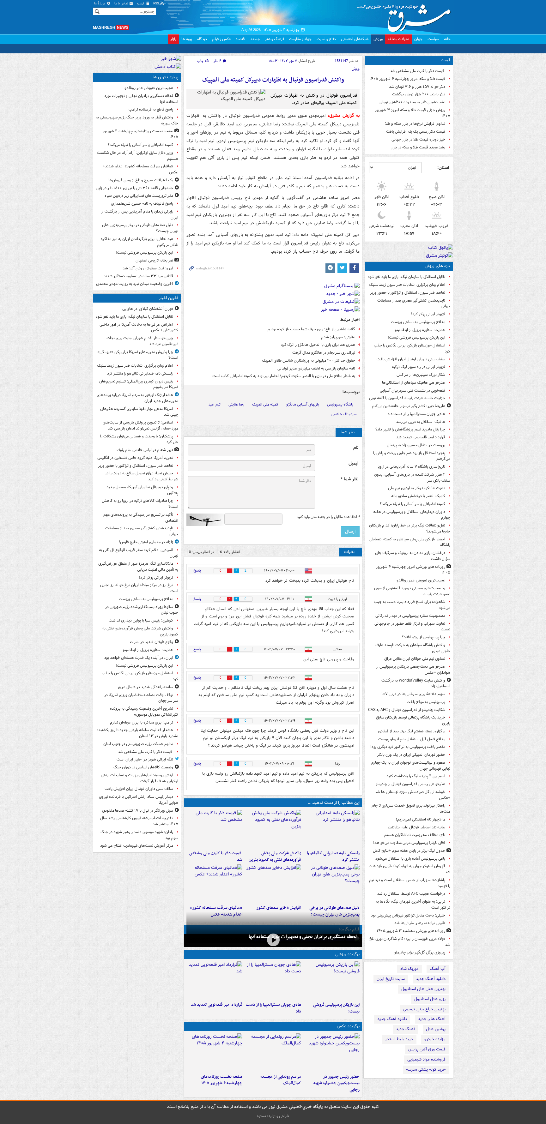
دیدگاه (202, 39)
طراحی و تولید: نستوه (273, 1116)
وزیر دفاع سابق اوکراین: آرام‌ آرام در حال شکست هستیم (137, 156)
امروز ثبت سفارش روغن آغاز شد (148, 268)
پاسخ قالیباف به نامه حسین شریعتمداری (142, 204)
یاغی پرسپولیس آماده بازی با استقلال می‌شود (410, 859)
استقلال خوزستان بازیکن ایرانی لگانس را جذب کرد (412, 348)
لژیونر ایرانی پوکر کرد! (428, 314)
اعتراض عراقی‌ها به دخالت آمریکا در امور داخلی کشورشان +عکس (139, 328)
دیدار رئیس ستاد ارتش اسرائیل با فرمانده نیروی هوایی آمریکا (138, 800)
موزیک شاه (409, 968)
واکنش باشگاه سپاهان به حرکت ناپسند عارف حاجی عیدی (412, 648)
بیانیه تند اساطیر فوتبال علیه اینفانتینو (416, 827)
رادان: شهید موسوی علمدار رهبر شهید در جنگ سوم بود (139, 835)
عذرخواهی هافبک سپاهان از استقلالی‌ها (413, 383)
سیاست (433, 39)
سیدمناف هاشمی (343, 414)
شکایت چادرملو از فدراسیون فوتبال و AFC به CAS (406, 710)
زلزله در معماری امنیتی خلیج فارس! (146, 542)
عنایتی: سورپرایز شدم (338, 337)
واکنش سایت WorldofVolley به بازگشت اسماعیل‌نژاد (415, 683)
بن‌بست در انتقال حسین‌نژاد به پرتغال (416, 445)
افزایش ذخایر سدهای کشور (278, 907)
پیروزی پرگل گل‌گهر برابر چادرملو (419, 952)
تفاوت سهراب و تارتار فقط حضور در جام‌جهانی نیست (412, 627)
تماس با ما (121, 3)
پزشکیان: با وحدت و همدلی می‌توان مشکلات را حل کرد (139, 439)
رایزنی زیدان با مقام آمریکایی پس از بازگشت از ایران (139, 214)
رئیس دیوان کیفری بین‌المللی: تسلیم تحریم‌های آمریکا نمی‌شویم (138, 384)
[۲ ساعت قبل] (273, 829)
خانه (447, 39)
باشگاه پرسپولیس (340, 404)
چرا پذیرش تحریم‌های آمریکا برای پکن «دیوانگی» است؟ (137, 355)
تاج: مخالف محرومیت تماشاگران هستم (414, 835)
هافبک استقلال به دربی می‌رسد (420, 422)
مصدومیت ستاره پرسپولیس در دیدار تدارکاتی (410, 616)
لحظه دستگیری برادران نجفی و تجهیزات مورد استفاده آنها (303, 937)
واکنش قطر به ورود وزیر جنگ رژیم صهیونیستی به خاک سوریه (137, 120)
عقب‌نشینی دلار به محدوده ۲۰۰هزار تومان (412, 102)
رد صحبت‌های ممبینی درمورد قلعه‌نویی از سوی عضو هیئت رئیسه (412, 591)
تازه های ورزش (437, 266)
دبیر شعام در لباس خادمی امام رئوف (145, 450)
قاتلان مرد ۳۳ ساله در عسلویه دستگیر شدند (138, 276)
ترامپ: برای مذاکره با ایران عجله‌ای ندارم (141, 722)
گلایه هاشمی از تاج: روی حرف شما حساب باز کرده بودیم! (310, 329)
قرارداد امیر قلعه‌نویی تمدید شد (420, 437)
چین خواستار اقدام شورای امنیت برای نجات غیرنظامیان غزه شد (142, 341)
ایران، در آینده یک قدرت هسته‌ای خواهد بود (138, 658)
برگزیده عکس (348, 1026)
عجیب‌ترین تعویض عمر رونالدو (421, 580)
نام (355, 447)
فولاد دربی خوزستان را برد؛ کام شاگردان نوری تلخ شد (409, 942)
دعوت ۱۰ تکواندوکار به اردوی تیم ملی (416, 488)
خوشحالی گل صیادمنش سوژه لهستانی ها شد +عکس (412, 795)
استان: (443, 167)
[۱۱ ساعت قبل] (214, 883)
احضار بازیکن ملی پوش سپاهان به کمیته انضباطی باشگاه (409, 542)
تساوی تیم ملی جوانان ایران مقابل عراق (414, 659)
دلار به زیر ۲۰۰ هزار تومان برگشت (418, 94)
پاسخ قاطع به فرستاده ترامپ (151, 109)
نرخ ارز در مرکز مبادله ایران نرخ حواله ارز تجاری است (139, 588)
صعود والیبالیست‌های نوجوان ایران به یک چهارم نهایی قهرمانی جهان (410, 766)
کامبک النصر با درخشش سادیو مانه (418, 496)
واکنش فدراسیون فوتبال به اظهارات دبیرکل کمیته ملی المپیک (273, 80)
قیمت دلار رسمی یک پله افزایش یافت (415, 132)
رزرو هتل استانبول (430, 999)
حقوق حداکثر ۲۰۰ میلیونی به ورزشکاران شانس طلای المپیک (308, 361)
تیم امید (215, 404)
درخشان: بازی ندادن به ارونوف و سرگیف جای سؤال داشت (412, 556)
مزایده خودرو (435, 1039)
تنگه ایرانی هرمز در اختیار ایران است (145, 759)
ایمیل (353, 463)
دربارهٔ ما (100, 3)
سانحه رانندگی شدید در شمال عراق (145, 687)
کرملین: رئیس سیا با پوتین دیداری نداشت (141, 620)
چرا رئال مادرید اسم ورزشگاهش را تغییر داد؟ (410, 429)
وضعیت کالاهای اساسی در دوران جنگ (143, 767)
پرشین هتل (436, 1029)
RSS (156, 3)
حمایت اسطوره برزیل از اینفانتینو (420, 330)
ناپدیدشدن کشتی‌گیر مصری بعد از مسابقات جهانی (413, 304)
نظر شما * (349, 479)
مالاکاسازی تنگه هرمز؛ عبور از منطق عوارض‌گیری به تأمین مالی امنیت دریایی (138, 567)
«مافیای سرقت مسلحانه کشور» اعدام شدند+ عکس (140, 169)
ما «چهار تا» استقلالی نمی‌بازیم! (420, 819)
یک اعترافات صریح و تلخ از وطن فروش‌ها (140, 180)
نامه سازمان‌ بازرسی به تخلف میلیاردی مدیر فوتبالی (316, 368)
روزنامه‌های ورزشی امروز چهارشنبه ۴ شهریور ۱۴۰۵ (413, 570)
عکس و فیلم (221, 39)
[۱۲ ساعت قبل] (214, 1052)
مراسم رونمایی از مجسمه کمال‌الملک (280, 1080)
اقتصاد (241, 39)
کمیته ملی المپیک (265, 404)
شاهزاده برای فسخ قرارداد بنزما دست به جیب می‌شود (412, 605)
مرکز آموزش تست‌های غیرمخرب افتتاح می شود (136, 846)
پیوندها (186, 39)
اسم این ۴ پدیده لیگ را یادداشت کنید (415, 776)
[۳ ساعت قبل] (214, 829)
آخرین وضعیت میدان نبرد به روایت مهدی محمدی (134, 284)
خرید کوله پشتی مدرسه (426, 1069)
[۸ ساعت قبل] (273, 939)
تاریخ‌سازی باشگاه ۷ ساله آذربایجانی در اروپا (411, 467)
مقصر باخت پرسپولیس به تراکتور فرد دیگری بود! (407, 747)
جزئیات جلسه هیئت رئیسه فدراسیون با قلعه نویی (407, 398)
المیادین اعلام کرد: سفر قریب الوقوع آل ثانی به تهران (138, 553)
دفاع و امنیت (326, 39)
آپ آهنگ (438, 968)
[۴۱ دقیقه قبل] (332, 829)
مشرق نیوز (405, 16)
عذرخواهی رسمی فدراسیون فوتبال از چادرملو (410, 784)
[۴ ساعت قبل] (332, 1052)
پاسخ (197, 571)
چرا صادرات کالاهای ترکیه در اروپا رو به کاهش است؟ (140, 504)
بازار (173, 39)
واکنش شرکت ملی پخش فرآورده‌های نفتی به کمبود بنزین (275, 856)
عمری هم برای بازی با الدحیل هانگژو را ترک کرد (318, 345)
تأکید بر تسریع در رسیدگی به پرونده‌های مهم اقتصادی (140, 518)
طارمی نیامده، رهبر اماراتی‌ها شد (419, 923)
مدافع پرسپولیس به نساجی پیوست (418, 322)
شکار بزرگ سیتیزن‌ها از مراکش (421, 375)
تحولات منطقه (398, 39)
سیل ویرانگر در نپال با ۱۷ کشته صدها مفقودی (137, 811)
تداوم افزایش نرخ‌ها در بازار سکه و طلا (415, 124)
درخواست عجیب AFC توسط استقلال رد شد (411, 894)
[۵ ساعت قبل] (332, 883)
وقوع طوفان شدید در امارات (151, 642)
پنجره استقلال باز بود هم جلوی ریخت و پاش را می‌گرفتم (411, 456)
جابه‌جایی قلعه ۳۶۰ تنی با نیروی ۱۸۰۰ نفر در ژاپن (134, 188)
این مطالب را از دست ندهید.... (334, 802)
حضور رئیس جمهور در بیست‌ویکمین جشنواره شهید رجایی (336, 1083)
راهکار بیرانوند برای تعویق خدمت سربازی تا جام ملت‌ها (411, 808)
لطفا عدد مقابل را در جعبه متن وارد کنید (328, 517)
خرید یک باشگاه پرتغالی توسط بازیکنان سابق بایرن (413, 720)
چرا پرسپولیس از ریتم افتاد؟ (423, 637)
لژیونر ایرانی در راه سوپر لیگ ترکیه (418, 367)
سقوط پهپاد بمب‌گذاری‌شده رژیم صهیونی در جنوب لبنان (141, 610)
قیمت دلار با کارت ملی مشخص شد (417, 71)
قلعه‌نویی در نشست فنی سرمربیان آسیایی (412, 391)
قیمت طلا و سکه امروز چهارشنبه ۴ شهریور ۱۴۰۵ (407, 79)
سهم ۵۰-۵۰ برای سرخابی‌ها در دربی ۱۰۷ (413, 694)
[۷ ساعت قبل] (214, 980)
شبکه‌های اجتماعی (354, 39)
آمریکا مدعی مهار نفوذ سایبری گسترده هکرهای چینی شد (139, 412)
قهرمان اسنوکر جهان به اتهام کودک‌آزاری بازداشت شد (409, 869)
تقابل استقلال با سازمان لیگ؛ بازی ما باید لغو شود (406, 277)
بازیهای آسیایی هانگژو (302, 404)
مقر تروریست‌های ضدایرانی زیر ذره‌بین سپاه (139, 196)
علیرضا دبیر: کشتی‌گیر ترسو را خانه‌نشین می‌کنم (408, 406)
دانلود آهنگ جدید (431, 979)
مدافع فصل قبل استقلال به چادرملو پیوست (411, 739)
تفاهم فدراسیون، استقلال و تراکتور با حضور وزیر (407, 293)
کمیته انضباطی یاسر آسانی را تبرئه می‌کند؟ (412, 504)
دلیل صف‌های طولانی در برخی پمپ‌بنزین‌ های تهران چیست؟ (140, 228)
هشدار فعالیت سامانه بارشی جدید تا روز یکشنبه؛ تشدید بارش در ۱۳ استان (137, 733)
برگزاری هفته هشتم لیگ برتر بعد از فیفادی (411, 731)
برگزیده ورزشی (347, 954)
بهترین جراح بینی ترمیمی (424, 1009)
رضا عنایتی (236, 404)
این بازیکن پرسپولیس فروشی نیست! (416, 337)
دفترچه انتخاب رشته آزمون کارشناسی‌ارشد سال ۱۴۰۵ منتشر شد (139, 821)
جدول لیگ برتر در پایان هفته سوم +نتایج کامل (409, 851)
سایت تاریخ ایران (391, 979)
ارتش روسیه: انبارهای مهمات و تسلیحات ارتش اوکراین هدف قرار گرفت (139, 778)
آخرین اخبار (168, 298)
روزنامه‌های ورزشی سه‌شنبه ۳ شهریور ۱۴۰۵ (411, 931)
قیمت (445, 60)
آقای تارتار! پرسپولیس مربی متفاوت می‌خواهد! (409, 843)
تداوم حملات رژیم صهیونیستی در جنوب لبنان (138, 744)
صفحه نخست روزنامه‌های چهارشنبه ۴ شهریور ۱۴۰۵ (221, 1080)
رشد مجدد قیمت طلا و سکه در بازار (418, 147)
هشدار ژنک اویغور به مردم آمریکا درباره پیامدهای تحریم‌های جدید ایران (137, 398)
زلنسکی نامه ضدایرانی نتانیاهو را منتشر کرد (333, 856)
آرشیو (141, 3)
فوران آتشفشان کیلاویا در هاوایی (147, 309)
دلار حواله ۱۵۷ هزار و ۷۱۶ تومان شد (417, 87)
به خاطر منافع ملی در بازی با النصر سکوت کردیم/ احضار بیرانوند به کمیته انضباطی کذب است (283, 376)
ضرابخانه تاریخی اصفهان (154, 260)
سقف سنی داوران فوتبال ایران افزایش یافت (411, 359)
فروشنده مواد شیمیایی (426, 1059)
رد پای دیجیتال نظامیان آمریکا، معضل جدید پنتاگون (142, 490)
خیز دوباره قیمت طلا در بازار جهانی (418, 139)
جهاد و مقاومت (300, 39)
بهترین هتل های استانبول (423, 989)
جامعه (255, 39)
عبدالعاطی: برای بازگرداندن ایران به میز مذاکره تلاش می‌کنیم (139, 242)
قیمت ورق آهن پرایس (427, 1049)
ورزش (378, 39)
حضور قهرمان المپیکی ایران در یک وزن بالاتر (411, 755)
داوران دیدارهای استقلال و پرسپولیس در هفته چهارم (411, 515)
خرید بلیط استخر (399, 1039)
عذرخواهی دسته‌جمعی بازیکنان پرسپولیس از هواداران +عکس (413, 670)
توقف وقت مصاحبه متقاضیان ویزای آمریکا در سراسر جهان (141, 698)
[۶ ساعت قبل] (273, 883)
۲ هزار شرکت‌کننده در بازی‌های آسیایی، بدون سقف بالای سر (412, 478)
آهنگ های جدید (432, 1019)
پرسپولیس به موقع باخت (426, 702)
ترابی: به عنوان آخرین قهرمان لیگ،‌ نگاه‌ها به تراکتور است (413, 905)
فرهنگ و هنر (274, 39)
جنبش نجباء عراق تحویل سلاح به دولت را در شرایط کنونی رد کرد (141, 476)
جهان (418, 39)
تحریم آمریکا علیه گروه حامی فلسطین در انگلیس (135, 458)
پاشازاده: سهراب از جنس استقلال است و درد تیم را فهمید (409, 883)
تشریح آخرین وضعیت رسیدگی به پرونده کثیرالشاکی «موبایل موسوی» (144, 712)
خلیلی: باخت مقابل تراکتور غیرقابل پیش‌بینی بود (408, 915)
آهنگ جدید (405, 1029)
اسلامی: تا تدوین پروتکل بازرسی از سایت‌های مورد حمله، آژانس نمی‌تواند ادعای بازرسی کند (140, 425)
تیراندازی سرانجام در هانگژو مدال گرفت (323, 353)
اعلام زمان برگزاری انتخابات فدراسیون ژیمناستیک (407, 285)
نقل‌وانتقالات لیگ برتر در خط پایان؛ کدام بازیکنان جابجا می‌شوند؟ (409, 528)
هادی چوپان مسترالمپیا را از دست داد (416, 414)
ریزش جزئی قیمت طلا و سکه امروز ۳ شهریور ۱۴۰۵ (412, 113)
